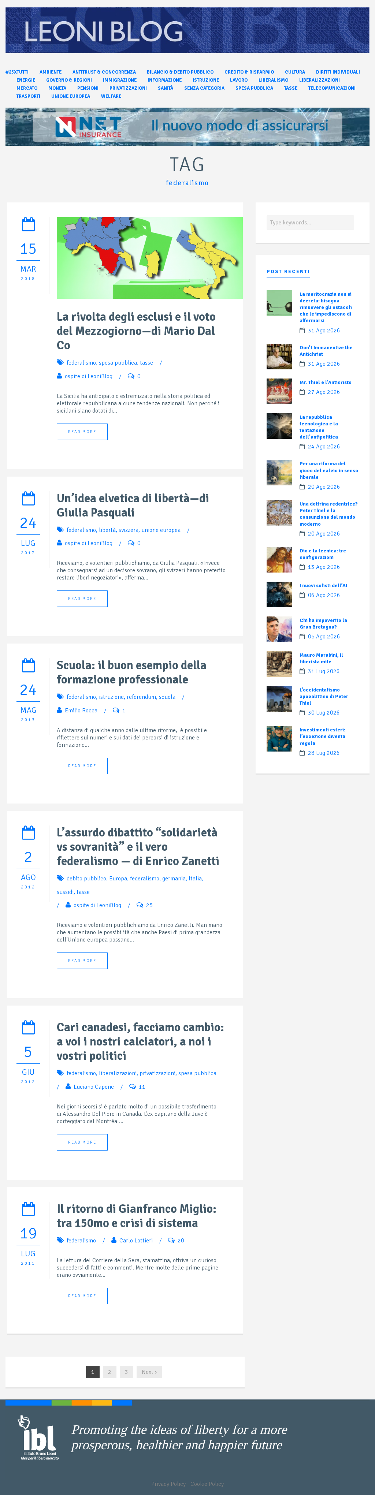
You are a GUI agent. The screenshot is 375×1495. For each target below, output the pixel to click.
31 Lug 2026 (324, 671)
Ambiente (51, 72)
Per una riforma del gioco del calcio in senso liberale (329, 470)
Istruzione (206, 80)
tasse (146, 362)
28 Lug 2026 (324, 753)
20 (181, 1240)
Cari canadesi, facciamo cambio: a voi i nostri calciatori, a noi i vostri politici (140, 1041)
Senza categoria (204, 88)
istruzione (111, 697)
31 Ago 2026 (324, 330)
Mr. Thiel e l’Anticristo (326, 382)
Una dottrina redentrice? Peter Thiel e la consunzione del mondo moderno (329, 514)
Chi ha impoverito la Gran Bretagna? (323, 623)
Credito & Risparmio (249, 72)
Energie (25, 80)
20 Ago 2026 (324, 487)
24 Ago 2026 (324, 446)
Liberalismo (273, 80)
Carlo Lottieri (136, 1240)
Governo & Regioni (69, 80)
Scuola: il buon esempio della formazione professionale (132, 672)
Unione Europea (70, 96)
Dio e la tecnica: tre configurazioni (323, 554)
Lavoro (239, 80)
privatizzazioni (157, 1073)
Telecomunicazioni (332, 88)
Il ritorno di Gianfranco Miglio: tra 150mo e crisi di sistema (136, 1216)
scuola (167, 697)
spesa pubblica (118, 362)
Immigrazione (120, 80)
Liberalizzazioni (319, 80)
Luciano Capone (94, 1087)
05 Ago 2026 (324, 636)
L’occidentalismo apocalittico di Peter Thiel (324, 696)
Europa (118, 878)
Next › (149, 1372)
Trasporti (28, 96)
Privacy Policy (168, 1484)
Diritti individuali (338, 72)
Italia (195, 878)
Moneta (57, 88)
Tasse (290, 88)
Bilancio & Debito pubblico (180, 72)
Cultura (295, 72)
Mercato (26, 88)
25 (149, 905)
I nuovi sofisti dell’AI (323, 585)
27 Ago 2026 (324, 392)
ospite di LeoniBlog (88, 376)
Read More (82, 431)
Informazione (165, 80)
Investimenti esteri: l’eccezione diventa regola (322, 736)
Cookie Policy (207, 1484)
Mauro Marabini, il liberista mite (321, 658)
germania (174, 878)
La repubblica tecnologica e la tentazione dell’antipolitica (319, 427)
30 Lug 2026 (324, 712)
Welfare (111, 96)
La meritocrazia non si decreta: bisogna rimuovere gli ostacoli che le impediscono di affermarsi (326, 307)
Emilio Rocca (81, 710)
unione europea (161, 530)
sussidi (65, 892)
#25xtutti (17, 72)
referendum (141, 697)
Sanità (165, 88)
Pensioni (88, 88)
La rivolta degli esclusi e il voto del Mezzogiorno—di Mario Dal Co (136, 331)
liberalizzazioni (118, 1073)
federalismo (81, 362)
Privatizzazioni (128, 88)
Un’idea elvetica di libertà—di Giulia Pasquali (133, 505)
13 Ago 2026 (324, 567)
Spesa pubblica (254, 88)
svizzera (128, 530)
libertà (107, 530)
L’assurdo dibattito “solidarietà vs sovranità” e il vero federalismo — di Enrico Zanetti (138, 846)
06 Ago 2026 (324, 595)
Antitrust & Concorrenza (104, 72)
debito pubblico (86, 878)
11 (142, 1087)
